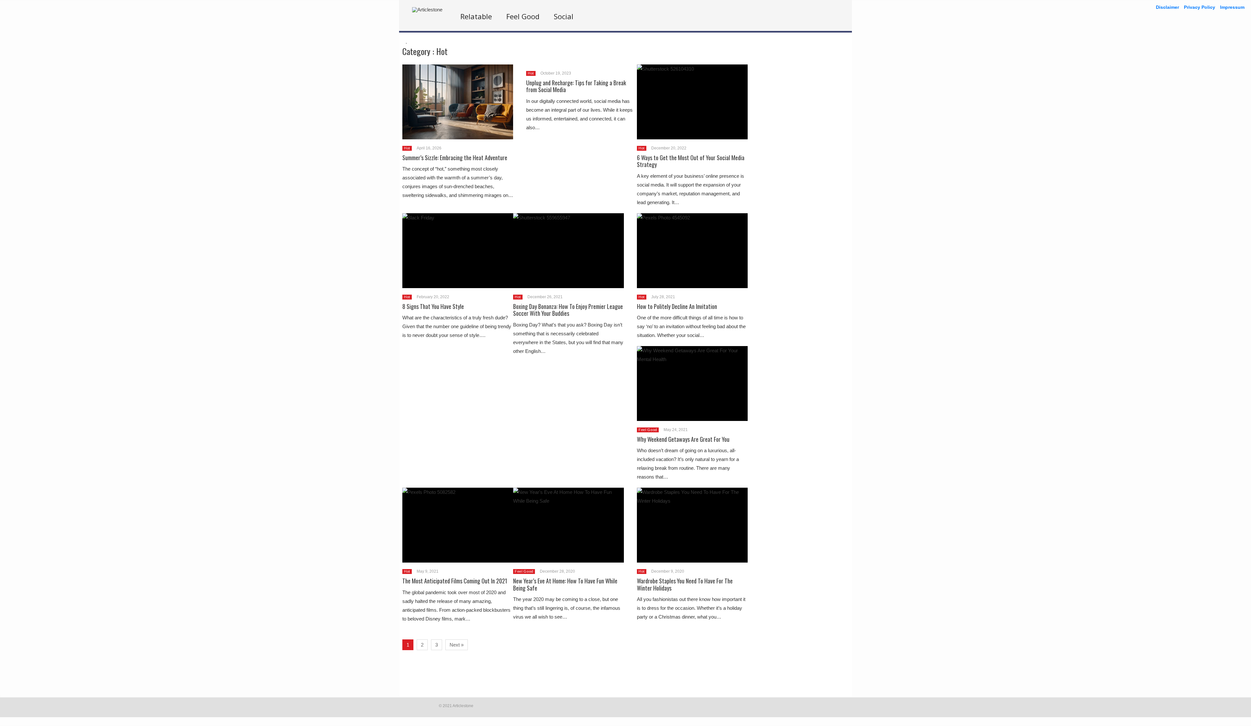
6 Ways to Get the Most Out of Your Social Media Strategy (690, 161)
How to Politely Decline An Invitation (677, 306)
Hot (407, 148)
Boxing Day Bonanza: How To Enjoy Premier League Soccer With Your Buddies (568, 310)
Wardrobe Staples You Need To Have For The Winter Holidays (685, 584)
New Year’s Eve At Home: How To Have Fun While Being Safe (565, 584)
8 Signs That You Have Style (433, 306)
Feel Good (522, 16)
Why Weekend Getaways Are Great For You (683, 439)
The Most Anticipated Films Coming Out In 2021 (454, 581)
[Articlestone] (427, 9)
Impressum (1232, 7)
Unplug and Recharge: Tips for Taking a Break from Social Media (576, 86)
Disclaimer (1167, 7)
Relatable (476, 16)
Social (563, 16)
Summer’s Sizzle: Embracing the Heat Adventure (454, 157)
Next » (457, 645)
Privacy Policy (1199, 7)
